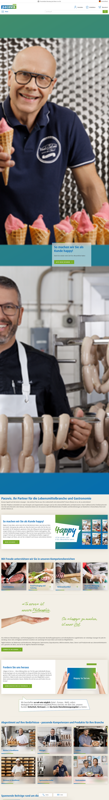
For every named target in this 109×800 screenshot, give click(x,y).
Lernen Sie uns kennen (10, 649)
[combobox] (74, 11)
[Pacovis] (10, 6)
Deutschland (104, 1)
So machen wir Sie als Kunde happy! (69, 249)
